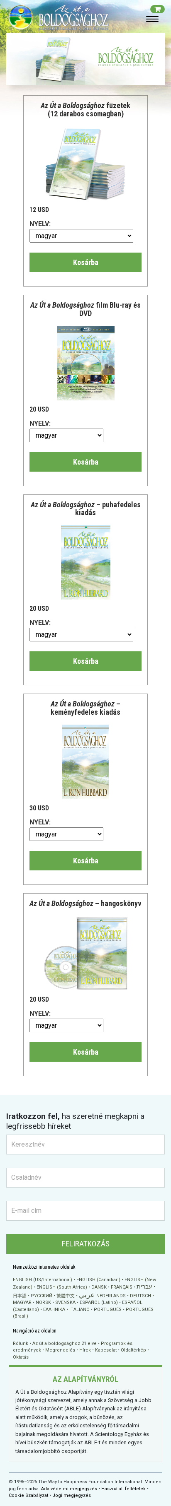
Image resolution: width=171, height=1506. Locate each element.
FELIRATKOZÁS (86, 1243)
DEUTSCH (140, 1296)
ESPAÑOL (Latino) (99, 1302)
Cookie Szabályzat (28, 1495)
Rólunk (20, 1343)
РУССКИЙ (41, 1296)
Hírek (85, 1350)
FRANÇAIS (121, 1287)
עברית (144, 1286)
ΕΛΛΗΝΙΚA (54, 1309)
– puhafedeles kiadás (86, 508)
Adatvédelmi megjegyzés (69, 1489)
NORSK (43, 1302)
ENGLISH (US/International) (42, 1279)
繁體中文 (65, 1296)
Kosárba (85, 262)
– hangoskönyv (85, 903)
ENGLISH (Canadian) (98, 1279)
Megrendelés (60, 1350)
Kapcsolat (106, 1350)
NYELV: (40, 224)
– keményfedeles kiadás (85, 707)
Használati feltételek (123, 1489)
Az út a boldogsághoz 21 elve (64, 1343)
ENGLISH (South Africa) (62, 1287)
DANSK (99, 1287)
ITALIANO (79, 1309)
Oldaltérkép (133, 1350)
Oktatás (21, 1357)
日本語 (20, 1296)
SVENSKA (65, 1302)
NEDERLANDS (111, 1296)
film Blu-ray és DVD (85, 309)
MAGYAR (22, 1302)
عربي (87, 1295)
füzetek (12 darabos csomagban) (85, 109)
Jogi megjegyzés (71, 1495)
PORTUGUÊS (108, 1309)
